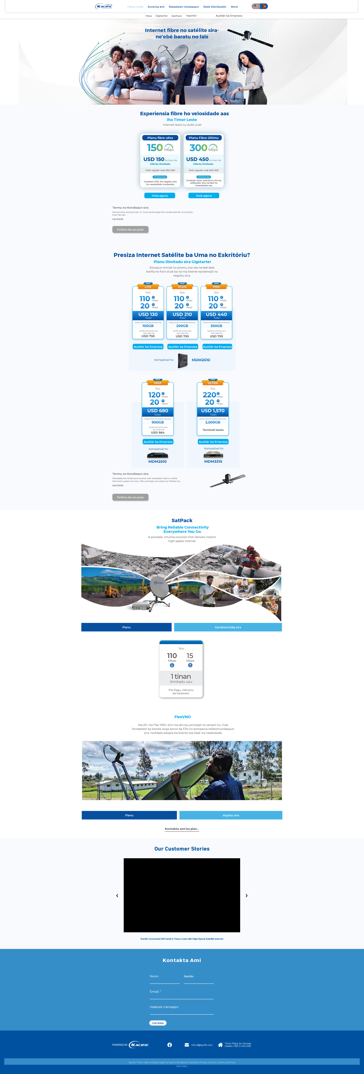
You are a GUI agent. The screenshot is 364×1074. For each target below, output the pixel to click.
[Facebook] (170, 1045)
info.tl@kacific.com (201, 1045)
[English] (256, 6)
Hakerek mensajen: (164, 1006)
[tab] (126, 627)
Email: (154, 991)
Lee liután (117, 219)
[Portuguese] (264, 6)
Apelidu (189, 976)
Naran (154, 976)
